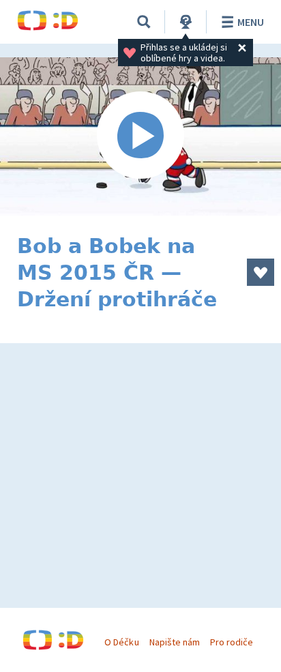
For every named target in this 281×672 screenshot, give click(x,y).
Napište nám (174, 642)
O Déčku (121, 642)
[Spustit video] (140, 136)
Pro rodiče (231, 642)
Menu (250, 22)
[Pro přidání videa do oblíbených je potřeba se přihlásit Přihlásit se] (260, 272)
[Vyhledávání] (143, 22)
